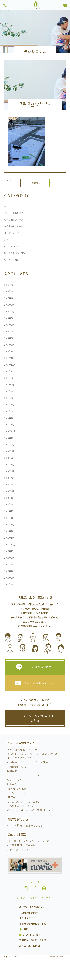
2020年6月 (9, 577)
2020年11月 (9, 551)
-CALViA (12, 775)
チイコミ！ (47, 898)
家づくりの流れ (51, 753)
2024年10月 (9, 371)
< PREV (7, 180)
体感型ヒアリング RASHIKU (23, 753)
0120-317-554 (31, 934)
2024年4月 (9, 411)
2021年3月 (9, 524)
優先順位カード (11, 233)
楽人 (6, 239)
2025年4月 (9, 331)
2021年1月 (9, 537)
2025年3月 (9, 338)
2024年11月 (9, 364)
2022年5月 (9, 504)
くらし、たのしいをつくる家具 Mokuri (29, 810)
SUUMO (20, 898)
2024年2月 (9, 418)
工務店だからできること (21, 805)
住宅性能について (17, 766)
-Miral (24, 775)
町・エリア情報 (11, 259)
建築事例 (12, 784)
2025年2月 (9, 344)
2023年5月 (9, 471)
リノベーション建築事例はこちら (35, 718)
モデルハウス (14, 801)
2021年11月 (9, 511)
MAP (25, 929)
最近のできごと (34, 825)
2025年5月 (9, 324)
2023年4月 (9, 477)
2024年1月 (9, 424)
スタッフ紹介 (44, 840)
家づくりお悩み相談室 (14, 253)
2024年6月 (9, 397)
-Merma (36, 775)
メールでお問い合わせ (38, 683)
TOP (9, 749)
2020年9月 (9, 557)
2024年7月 (9, 391)
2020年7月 (9, 571)
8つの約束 (34, 749)
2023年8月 (9, 451)
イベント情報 (14, 825)
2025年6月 (9, 318)
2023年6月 (9, 464)
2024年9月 (9, 377)
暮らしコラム (32, 801)
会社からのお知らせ (13, 213)
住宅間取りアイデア (13, 219)
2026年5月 (9, 291)
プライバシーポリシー (19, 849)
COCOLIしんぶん (12, 246)
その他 (7, 206)
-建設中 (11, 797)
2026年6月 (9, 284)
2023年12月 (9, 431)
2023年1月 (9, 497)
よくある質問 (14, 845)
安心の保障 (41, 762)
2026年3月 (9, 304)
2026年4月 (9, 298)
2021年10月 (9, 517)
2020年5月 (9, 584)
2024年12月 (9, 357)
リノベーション (16, 779)
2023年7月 (9, 457)
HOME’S (33, 898)
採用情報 (30, 845)
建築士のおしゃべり (13, 226)
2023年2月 (9, 491)
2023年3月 (9, 484)
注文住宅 (20, 749)
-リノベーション (16, 793)
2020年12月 (9, 544)
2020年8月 (9, 564)
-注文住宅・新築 (16, 788)
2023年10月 (9, 437)
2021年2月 (9, 531)
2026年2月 (9, 311)
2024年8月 (9, 384)
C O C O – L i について (20, 840)
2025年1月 (9, 351)
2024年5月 (9, 404)
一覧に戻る (35, 182)
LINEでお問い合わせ (38, 667)
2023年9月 (9, 444)
